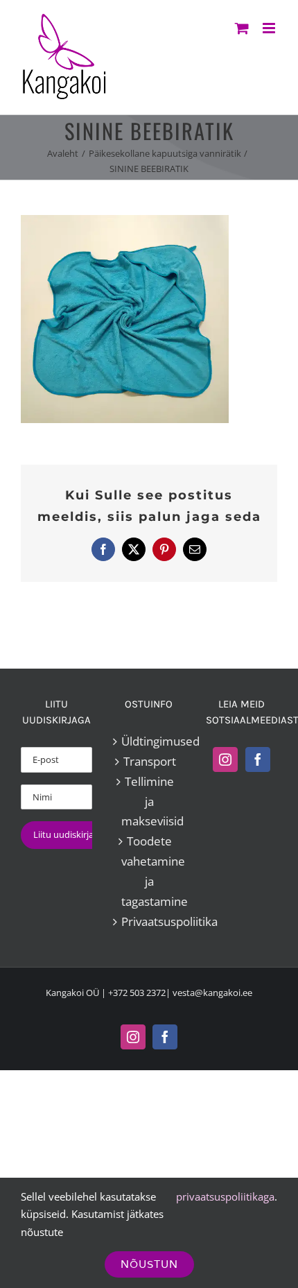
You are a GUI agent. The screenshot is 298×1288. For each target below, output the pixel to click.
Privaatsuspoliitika (149, 921)
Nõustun (149, 1264)
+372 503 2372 (137, 992)
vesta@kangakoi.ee (212, 992)
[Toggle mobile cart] (242, 28)
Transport (149, 761)
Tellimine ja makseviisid (149, 801)
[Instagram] (225, 759)
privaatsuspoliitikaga (225, 1196)
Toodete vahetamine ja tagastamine (149, 871)
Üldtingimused (149, 741)
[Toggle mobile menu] (270, 28)
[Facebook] (257, 759)
